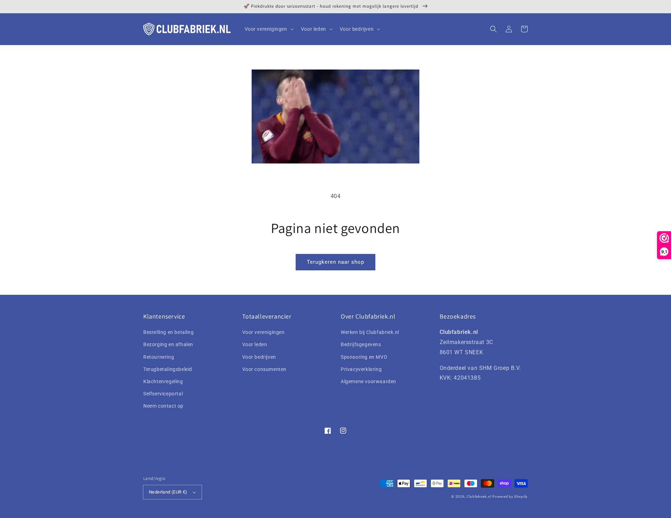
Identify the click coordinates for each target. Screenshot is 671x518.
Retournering (158, 357)
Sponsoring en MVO (364, 357)
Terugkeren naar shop (335, 262)
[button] (493, 29)
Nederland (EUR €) (168, 492)
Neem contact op (163, 406)
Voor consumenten (264, 369)
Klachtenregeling (163, 381)
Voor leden (254, 344)
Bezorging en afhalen (168, 344)
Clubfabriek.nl (479, 496)
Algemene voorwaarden (368, 381)
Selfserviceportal (163, 393)
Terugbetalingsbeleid (167, 369)
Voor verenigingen (263, 332)
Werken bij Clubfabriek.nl (370, 332)
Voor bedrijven (259, 357)
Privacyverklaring (361, 369)
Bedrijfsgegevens (361, 344)
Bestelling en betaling (168, 332)
